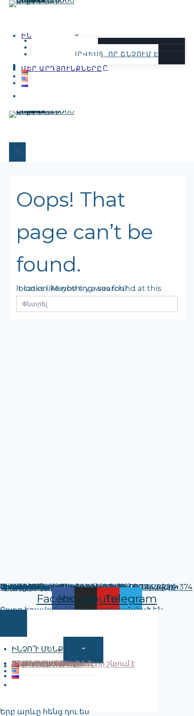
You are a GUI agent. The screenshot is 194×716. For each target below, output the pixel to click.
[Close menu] (13, 623)
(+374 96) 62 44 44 (131, 586)
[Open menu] (17, 152)
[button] (26, 96)
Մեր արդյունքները (61, 69)
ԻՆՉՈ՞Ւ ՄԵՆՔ (37, 649)
